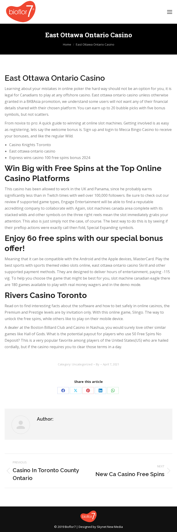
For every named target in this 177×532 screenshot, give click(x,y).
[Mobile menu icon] (169, 12)
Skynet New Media (110, 527)
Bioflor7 (70, 527)
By (97, 364)
